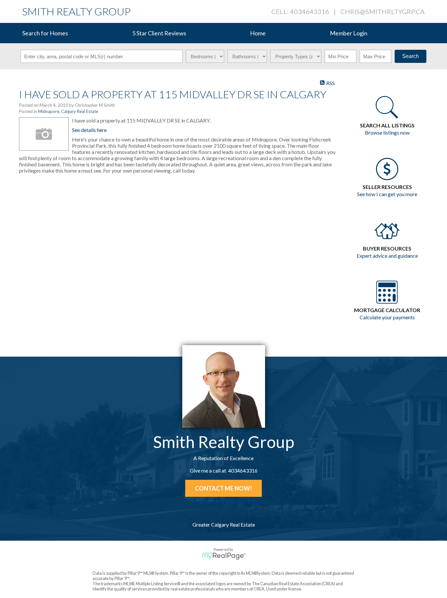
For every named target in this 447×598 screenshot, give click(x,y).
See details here (89, 130)
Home (258, 33)
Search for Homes (45, 33)
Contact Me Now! (223, 488)
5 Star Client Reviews (159, 33)
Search (410, 56)
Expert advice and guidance (387, 255)
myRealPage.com (224, 556)
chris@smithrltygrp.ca (382, 11)
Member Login (348, 33)
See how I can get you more (387, 194)
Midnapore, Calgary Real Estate (68, 111)
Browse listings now (387, 132)
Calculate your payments (387, 317)
